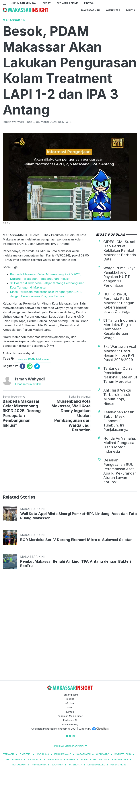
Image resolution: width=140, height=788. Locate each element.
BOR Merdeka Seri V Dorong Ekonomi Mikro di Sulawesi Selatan (76, 540)
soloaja (33, 759)
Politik (130, 10)
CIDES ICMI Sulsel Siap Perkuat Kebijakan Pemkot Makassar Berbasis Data (119, 250)
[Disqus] (70, 628)
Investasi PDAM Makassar (32, 359)
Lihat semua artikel (28, 384)
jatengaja (75, 764)
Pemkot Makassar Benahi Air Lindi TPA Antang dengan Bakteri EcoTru (75, 563)
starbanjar (51, 759)
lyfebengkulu (96, 764)
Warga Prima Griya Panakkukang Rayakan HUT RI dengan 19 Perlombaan (119, 277)
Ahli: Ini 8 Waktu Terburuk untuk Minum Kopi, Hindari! (117, 397)
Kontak (70, 711)
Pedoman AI (70, 720)
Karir (70, 707)
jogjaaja (43, 754)
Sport (47, 3)
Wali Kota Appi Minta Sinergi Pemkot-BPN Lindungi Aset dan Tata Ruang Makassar (78, 515)
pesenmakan (118, 764)
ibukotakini (19, 764)
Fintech (89, 3)
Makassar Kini (90, 10)
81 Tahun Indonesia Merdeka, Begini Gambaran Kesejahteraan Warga (120, 329)
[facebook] (22, 366)
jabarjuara (38, 764)
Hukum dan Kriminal (24, 3)
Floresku (25, 754)
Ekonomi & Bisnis (67, 3)
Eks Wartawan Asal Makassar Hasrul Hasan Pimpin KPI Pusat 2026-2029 (119, 353)
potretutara (123, 754)
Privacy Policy (70, 724)
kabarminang (62, 754)
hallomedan (14, 759)
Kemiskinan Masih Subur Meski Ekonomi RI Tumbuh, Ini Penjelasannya (118, 421)
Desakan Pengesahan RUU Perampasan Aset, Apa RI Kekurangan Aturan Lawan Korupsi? (120, 471)
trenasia (8, 754)
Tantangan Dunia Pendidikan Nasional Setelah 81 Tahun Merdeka (120, 375)
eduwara (57, 764)
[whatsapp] (30, 366)
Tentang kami (70, 694)
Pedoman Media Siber (70, 715)
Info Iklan (70, 703)
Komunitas (113, 10)
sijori (84, 759)
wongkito (102, 754)
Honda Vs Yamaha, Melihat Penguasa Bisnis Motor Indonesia (119, 445)
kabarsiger (84, 754)
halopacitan (120, 759)
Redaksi (70, 698)
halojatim (100, 759)
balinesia (70, 759)
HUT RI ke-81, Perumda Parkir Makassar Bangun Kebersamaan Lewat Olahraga (118, 303)
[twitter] (37, 366)
